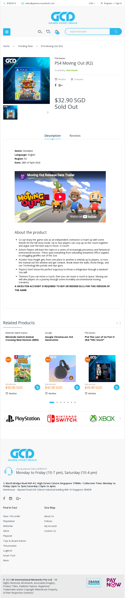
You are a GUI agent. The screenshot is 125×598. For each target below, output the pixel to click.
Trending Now (25, 46)
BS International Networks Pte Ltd (32, 579)
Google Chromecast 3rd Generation (59, 338)
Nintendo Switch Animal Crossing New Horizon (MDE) (22, 338)
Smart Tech (9, 555)
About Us (49, 516)
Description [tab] (52, 136)
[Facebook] (55, 85)
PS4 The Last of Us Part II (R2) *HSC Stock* (99, 338)
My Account (50, 526)
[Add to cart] (37, 387)
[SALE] (22, 368)
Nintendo (8, 526)
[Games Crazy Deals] (62, 18)
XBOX (6, 530)
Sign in (118, 3)
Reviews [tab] (75, 136)
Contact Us (50, 530)
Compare (78, 79)
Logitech (7, 550)
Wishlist (62, 79)
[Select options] (116, 387)
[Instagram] (10, 498)
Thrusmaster (10, 545)
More (6, 560)
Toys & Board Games (14, 540)
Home (6, 46)
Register (108, 3)
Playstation (9, 521)
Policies (48, 521)
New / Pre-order (11, 516)
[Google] (60, 85)
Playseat (7, 535)
